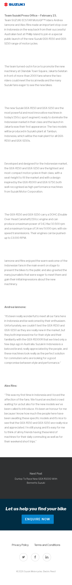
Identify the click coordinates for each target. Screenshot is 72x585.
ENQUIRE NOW (37, 519)
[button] (67, 4)
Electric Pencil (49, 571)
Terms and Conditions (47, 545)
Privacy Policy (20, 545)
